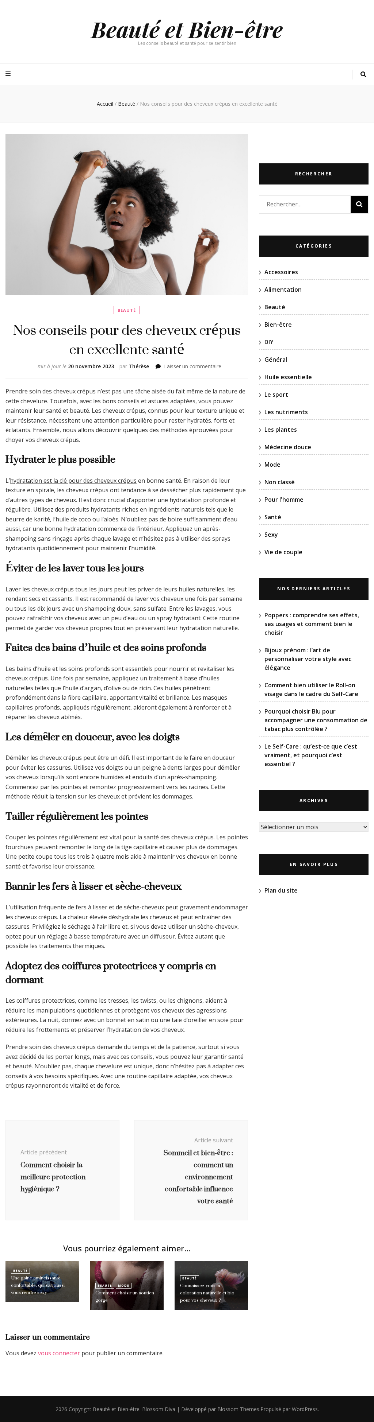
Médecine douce (287, 447)
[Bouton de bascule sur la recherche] (363, 74)
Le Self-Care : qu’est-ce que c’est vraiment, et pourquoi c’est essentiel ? (310, 755)
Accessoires (281, 272)
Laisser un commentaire (192, 366)
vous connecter (59, 1353)
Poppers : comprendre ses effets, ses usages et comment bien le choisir (311, 624)
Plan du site (281, 890)
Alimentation (283, 289)
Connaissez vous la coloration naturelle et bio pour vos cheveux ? (207, 1292)
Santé (272, 517)
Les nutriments (286, 412)
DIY (269, 342)
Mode (123, 1285)
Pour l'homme (284, 500)
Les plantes (280, 430)
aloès (111, 519)
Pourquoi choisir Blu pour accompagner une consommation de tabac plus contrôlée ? (315, 720)
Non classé (279, 482)
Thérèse (139, 366)
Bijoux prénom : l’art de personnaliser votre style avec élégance (307, 659)
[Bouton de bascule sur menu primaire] (8, 74)
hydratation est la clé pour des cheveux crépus (73, 481)
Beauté (127, 310)
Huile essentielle (288, 377)
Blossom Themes (238, 1409)
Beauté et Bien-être (187, 28)
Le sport (276, 395)
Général (275, 360)
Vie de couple (283, 552)
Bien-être (278, 324)
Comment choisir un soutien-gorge (125, 1296)
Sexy (271, 535)
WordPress (305, 1409)
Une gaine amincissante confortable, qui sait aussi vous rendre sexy (38, 1285)
